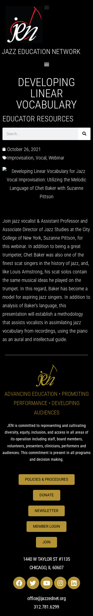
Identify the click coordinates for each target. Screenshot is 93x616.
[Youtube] (46, 583)
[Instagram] (60, 583)
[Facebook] (19, 583)
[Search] (84, 134)
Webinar (56, 158)
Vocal (41, 158)
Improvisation (20, 158)
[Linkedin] (74, 583)
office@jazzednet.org (46, 598)
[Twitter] (33, 583)
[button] (46, 7)
